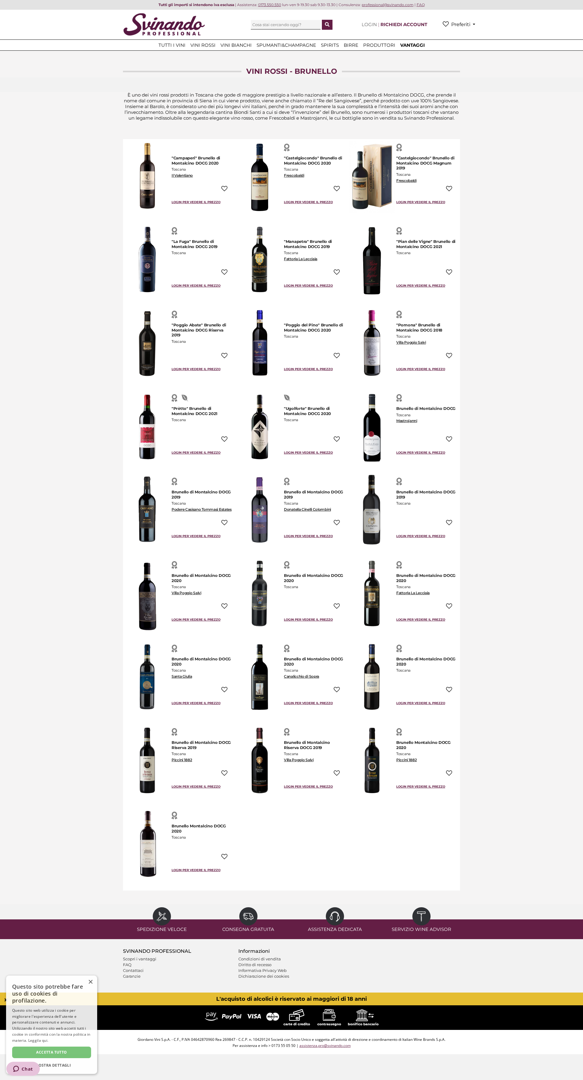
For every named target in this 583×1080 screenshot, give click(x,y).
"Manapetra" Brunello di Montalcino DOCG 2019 (308, 244)
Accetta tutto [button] (51, 1052)
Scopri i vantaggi (139, 958)
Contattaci (133, 970)
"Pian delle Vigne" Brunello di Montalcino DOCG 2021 (425, 244)
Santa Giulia (182, 676)
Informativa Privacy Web (262, 970)
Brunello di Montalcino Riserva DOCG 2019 (307, 745)
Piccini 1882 (182, 760)
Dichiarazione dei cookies (263, 976)
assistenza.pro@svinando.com (325, 1045)
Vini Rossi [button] (203, 45)
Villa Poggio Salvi (411, 342)
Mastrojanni (406, 420)
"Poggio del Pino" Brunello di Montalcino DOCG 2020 (313, 327)
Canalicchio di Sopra (301, 676)
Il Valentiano (182, 175)
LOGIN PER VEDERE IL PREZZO (196, 202)
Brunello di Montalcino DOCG (425, 408)
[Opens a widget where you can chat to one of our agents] (23, 1069)
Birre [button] (351, 45)
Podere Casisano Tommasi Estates (202, 509)
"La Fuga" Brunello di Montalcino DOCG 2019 (194, 244)
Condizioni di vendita (259, 958)
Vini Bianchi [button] (236, 45)
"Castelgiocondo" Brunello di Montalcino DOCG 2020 (313, 160)
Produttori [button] (379, 45)
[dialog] (51, 1025)
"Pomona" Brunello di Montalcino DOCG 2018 (419, 327)
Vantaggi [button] (412, 45)
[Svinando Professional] (164, 24)
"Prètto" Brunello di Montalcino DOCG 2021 (194, 411)
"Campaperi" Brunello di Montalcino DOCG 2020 (196, 160)
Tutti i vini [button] (172, 45)
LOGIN (370, 24)
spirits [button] (330, 45)
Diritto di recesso (254, 964)
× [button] (90, 982)
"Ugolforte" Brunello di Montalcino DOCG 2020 (307, 411)
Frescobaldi (294, 175)
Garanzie (132, 976)
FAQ (127, 964)
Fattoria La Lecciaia (300, 259)
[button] (51, 1065)
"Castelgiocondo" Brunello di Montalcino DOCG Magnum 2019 (425, 163)
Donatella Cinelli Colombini (307, 509)
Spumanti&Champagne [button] (286, 45)
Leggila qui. (38, 1040)
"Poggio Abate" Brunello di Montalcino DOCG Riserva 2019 (199, 330)
